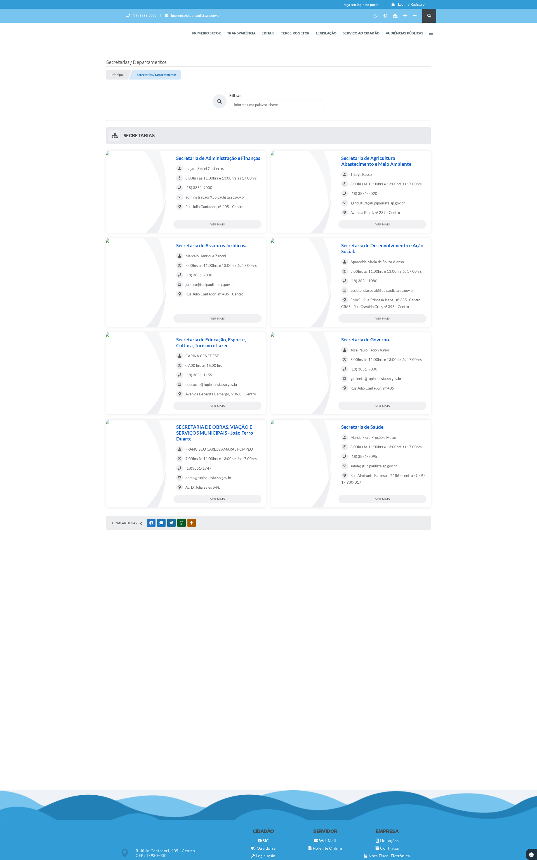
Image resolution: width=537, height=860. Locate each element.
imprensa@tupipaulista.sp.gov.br (196, 15)
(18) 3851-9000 (144, 15)
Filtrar (235, 95)
